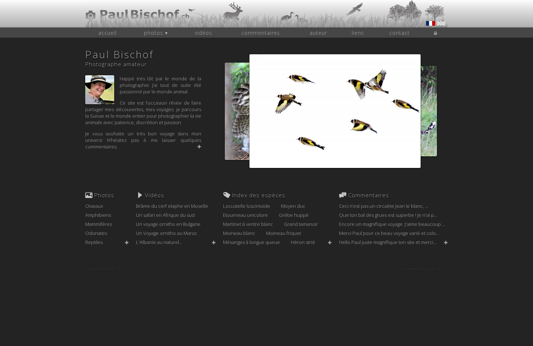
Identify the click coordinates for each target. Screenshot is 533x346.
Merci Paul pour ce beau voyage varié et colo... (389, 233)
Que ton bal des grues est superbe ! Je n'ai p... (388, 215)
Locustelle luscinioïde (246, 206)
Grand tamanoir (301, 224)
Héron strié (303, 242)
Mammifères (98, 224)
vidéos (203, 32)
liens (358, 32)
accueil (107, 32)
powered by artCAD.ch (424, 269)
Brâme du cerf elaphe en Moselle (172, 206)
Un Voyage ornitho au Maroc (166, 233)
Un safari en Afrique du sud (165, 215)
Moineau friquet (283, 233)
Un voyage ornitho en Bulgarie (168, 224)
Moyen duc (293, 206)
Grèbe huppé (294, 215)
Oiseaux (94, 206)
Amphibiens (98, 215)
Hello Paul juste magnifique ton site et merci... (388, 242)
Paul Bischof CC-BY (104, 269)
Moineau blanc (239, 233)
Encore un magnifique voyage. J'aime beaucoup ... (392, 224)
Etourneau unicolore (245, 215)
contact (399, 32)
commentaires (260, 32)
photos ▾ (156, 32)
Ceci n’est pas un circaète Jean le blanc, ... (383, 206)
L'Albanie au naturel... (159, 242)
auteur (318, 32)
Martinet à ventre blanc (248, 224)
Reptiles (94, 242)
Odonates (96, 233)
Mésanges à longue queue (251, 242)
